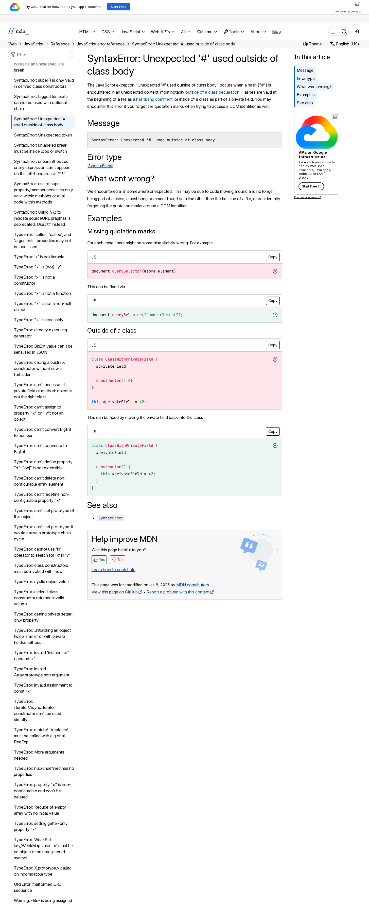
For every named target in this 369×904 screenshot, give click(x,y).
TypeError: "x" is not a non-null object (42, 306)
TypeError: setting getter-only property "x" (41, 826)
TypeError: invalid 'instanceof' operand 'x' (41, 655)
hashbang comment (154, 99)
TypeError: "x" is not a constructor (34, 280)
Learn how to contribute (113, 569)
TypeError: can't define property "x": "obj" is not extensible (43, 465)
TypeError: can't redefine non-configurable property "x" (41, 497)
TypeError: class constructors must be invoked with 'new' (41, 568)
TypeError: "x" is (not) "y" (38, 267)
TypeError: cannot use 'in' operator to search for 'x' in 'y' (42, 552)
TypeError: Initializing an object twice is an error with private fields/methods (42, 636)
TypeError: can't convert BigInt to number (42, 432)
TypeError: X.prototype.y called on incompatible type (43, 871)
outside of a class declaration (212, 92)
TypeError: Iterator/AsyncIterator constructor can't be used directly (37, 710)
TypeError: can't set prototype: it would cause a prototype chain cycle (43, 533)
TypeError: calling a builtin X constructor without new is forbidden (39, 368)
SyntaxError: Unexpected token (43, 135)
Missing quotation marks (121, 231)
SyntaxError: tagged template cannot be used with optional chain (41, 102)
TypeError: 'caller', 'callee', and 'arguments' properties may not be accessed (42, 240)
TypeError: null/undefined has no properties (44, 771)
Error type (306, 78)
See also (305, 102)
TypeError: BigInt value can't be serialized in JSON (43, 349)
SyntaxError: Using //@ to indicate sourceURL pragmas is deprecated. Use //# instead (42, 218)
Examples (306, 94)
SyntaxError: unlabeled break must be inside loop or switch (40, 148)
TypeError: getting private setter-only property (43, 617)
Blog (276, 31)
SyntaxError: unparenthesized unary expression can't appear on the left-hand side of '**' (41, 167)
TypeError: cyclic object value (41, 581)
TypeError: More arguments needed (39, 755)
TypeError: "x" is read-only (38, 319)
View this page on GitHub (115, 591)
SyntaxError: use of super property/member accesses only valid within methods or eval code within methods (43, 193)
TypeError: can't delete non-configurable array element (40, 481)
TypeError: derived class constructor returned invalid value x (39, 598)
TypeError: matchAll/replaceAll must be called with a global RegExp (42, 736)
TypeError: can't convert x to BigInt (40, 448)
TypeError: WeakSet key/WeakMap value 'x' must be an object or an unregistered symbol (43, 848)
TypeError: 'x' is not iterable (39, 257)
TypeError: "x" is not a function (42, 293)
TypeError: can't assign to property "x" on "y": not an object (39, 413)
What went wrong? (314, 86)
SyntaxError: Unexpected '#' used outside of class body (40, 122)
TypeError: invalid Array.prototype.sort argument (41, 672)
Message (305, 70)
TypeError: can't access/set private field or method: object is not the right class (43, 391)
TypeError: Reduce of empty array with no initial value (40, 810)
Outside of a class (111, 330)
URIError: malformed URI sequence (37, 887)
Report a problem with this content (178, 591)
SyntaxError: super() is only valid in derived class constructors (44, 83)
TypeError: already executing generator (40, 333)
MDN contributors (192, 584)
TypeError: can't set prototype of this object (44, 513)
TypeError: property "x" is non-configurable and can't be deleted (42, 790)
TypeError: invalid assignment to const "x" (43, 688)
